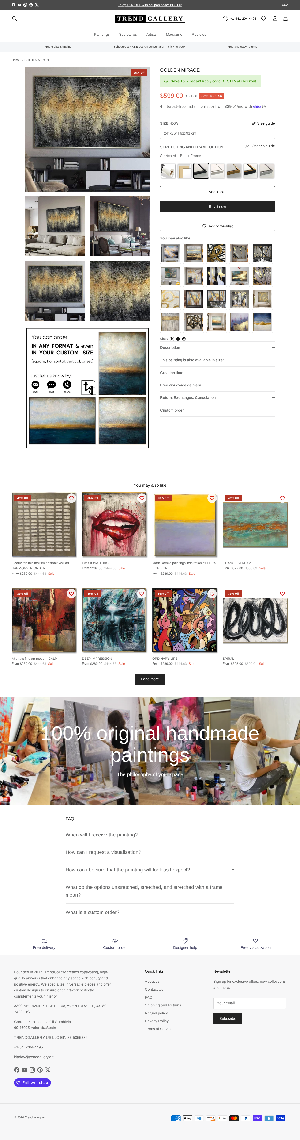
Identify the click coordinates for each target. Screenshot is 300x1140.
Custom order (172, 410)
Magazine (174, 34)
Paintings (102, 34)
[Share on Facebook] (178, 339)
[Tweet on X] (172, 339)
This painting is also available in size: (192, 360)
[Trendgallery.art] (150, 19)
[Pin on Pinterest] (184, 339)
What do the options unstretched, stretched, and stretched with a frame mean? (144, 890)
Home (16, 60)
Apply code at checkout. (214, 81)
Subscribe (227, 1019)
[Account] (274, 18)
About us (152, 981)
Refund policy (156, 1013)
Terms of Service (158, 1029)
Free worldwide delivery (180, 385)
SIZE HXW (169, 123)
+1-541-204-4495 (243, 18)
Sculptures (128, 34)
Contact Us (154, 989)
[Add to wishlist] (71, 498)
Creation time (171, 373)
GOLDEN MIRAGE (37, 60)
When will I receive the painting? (102, 834)
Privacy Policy (157, 1021)
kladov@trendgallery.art (33, 1057)
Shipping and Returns (163, 1005)
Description (170, 348)
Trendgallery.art (35, 1117)
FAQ (148, 997)
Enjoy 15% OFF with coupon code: (144, 5)
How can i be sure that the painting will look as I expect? (128, 869)
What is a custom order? (93, 912)
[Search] (14, 18)
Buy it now (217, 206)
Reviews (199, 34)
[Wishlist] (263, 18)
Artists (151, 34)
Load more (150, 679)
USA (285, 5)
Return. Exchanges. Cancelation (188, 398)
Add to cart (217, 192)
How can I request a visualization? (103, 852)
